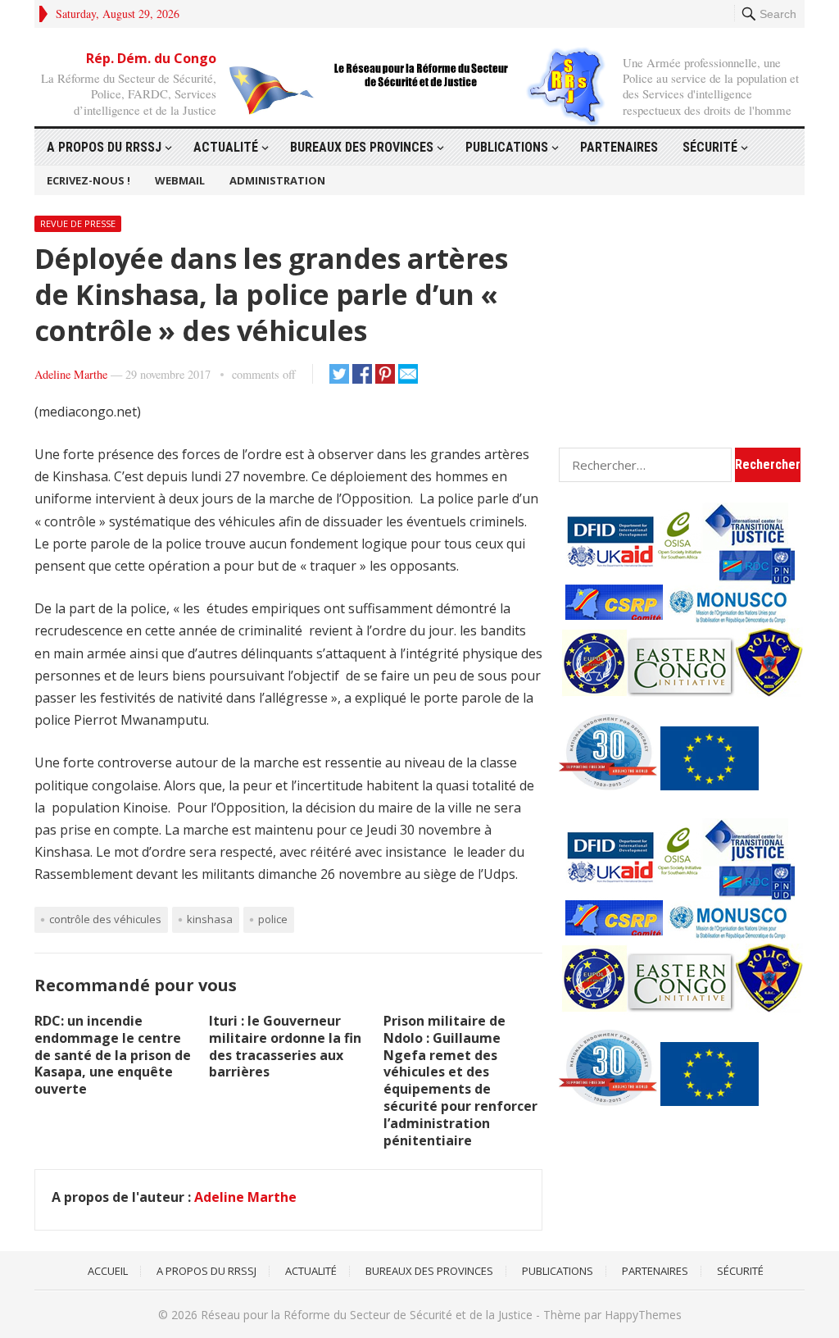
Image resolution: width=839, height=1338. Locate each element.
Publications (506, 147)
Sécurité (710, 147)
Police (273, 919)
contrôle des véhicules (105, 919)
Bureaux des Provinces (361, 147)
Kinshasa (210, 919)
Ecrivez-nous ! (88, 180)
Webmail (180, 180)
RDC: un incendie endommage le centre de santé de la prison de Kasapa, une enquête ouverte (112, 1055)
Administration (277, 180)
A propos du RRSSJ (104, 147)
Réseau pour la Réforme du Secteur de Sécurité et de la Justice (367, 1314)
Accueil (108, 1270)
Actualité (225, 147)
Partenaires (619, 147)
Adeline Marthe (70, 374)
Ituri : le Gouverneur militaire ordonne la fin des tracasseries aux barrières (285, 1046)
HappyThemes (643, 1314)
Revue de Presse (78, 223)
